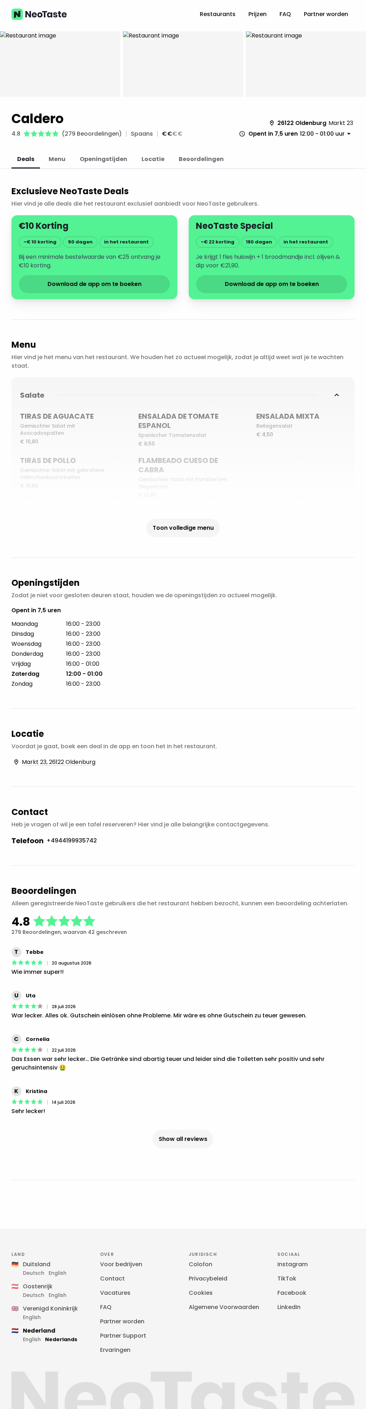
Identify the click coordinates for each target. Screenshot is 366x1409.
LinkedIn (289, 1307)
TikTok (286, 1278)
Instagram (292, 1264)
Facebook (291, 1293)
